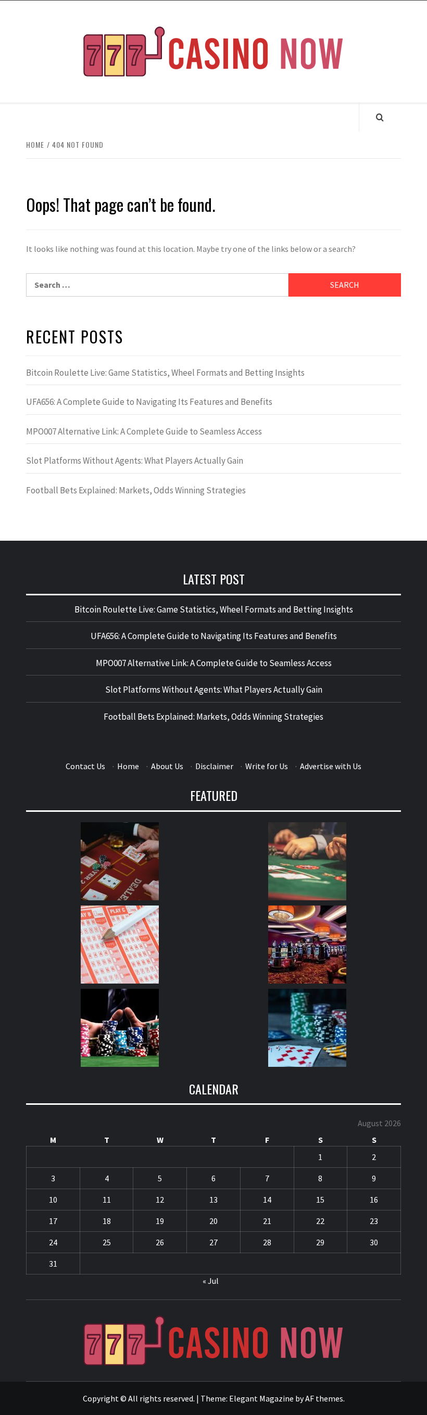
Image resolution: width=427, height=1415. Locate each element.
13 (213, 1199)
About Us (167, 766)
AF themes (324, 1398)
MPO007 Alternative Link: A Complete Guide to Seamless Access (144, 431)
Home (128, 766)
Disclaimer (214, 766)
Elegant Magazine (261, 1398)
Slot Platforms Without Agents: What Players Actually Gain (134, 460)
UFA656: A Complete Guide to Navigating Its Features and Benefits (149, 401)
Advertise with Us (330, 766)
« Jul (211, 1281)
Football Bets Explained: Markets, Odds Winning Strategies (136, 490)
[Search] (380, 117)
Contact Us (85, 766)
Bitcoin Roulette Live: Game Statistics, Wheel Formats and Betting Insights (165, 372)
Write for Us (266, 766)
